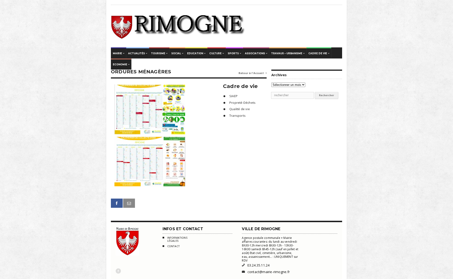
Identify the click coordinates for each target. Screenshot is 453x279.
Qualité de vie (239, 109)
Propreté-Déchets (242, 102)
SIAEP (233, 96)
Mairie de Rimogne (178, 26)
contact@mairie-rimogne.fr (265, 272)
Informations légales (177, 239)
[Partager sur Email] (129, 203)
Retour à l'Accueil (253, 73)
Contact (173, 246)
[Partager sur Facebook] (117, 203)
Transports (237, 115)
